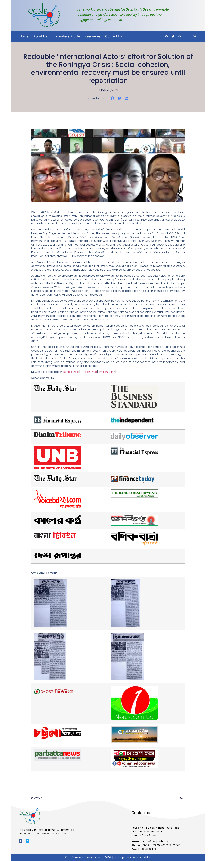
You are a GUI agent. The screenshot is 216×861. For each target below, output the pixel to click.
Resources (92, 36)
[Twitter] (27, 841)
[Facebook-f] (20, 841)
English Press (89, 372)
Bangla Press (71, 372)
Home (24, 36)
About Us (40, 36)
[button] (112, 98)
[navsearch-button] (195, 36)
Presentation (107, 372)
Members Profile (68, 36)
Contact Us (113, 36)
